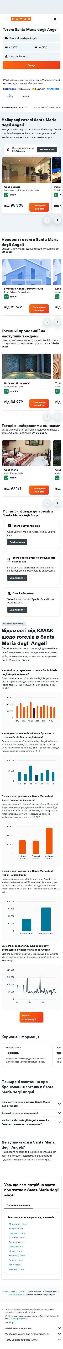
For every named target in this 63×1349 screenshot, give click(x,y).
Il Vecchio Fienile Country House (23, 288)
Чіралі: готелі (15, 1251)
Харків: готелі (16, 1228)
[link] (17, 542)
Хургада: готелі (16, 1269)
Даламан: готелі (17, 1233)
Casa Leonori (12, 186)
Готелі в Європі (35, 1291)
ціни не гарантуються (17, 1318)
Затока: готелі (16, 1260)
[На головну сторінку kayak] (21, 19)
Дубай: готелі (16, 1246)
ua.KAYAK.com (8, 1291)
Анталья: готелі (17, 1242)
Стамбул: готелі (17, 1237)
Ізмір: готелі (15, 1264)
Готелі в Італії (51, 1291)
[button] (5, 19)
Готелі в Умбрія (15, 1294)
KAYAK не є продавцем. (18, 1328)
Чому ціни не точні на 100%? (21, 1339)
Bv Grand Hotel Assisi (17, 383)
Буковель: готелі (17, 1255)
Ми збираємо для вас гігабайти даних (27, 1333)
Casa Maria (11, 469)
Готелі (21, 1291)
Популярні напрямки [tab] (19, 1205)
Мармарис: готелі (18, 1224)
